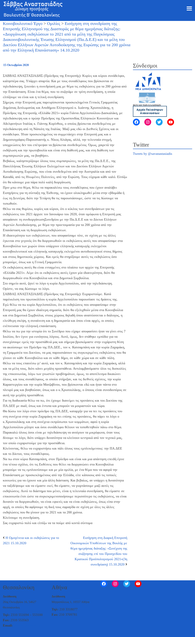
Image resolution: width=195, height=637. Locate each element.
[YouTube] (170, 122)
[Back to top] (3, 633)
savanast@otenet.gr (27, 625)
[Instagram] (147, 122)
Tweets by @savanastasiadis (152, 154)
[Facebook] (136, 122)
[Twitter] (159, 122)
